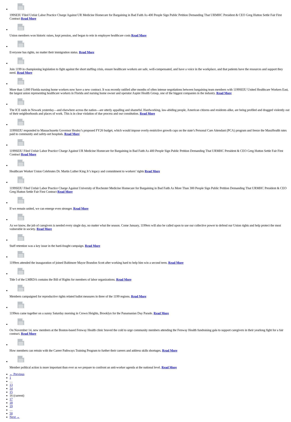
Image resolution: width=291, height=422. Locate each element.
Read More (28, 18)
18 (11, 402)
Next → (15, 417)
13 (11, 385)
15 (11, 392)
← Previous (17, 374)
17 (11, 399)
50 (11, 413)
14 (11, 388)
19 (11, 406)
